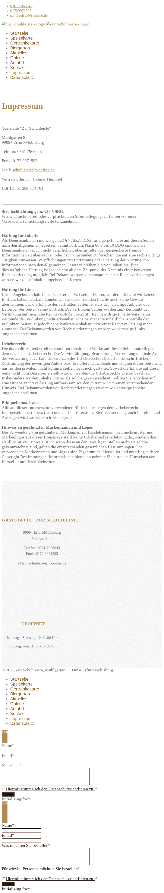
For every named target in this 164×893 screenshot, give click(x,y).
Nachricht (11, 765)
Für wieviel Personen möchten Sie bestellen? (41, 868)
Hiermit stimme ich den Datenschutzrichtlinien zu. (50, 788)
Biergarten (20, 48)
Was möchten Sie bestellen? (26, 845)
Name (8, 745)
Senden (8, 794)
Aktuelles (18, 52)
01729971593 (20, 11)
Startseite (19, 33)
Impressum (21, 72)
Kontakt (17, 67)
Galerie (17, 57)
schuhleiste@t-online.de (29, 15)
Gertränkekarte (24, 43)
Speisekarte (21, 38)
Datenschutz (22, 77)
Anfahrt (17, 62)
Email (8, 755)
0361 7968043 (21, 6)
